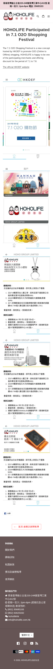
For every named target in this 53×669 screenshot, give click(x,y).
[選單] (48, 16)
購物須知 (9, 557)
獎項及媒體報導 (13, 572)
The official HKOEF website (16, 67)
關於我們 (9, 550)
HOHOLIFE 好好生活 (30, 660)
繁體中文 (26, 635)
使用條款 (9, 579)
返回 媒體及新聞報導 (28, 527)
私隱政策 (9, 564)
